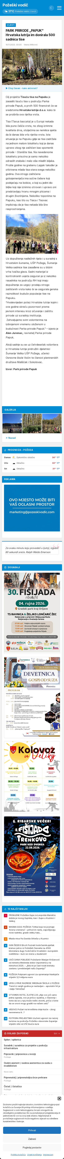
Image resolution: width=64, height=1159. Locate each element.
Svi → (57, 1033)
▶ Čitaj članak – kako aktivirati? (22, 88)
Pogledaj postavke (32, 1147)
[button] (59, 1098)
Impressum (48, 1155)
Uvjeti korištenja (34, 1155)
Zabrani (32, 1139)
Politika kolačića (18, 1155)
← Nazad (11, 438)
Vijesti (11, 25)
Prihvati (32, 1130)
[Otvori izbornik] (59, 8)
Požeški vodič (15, 5)
